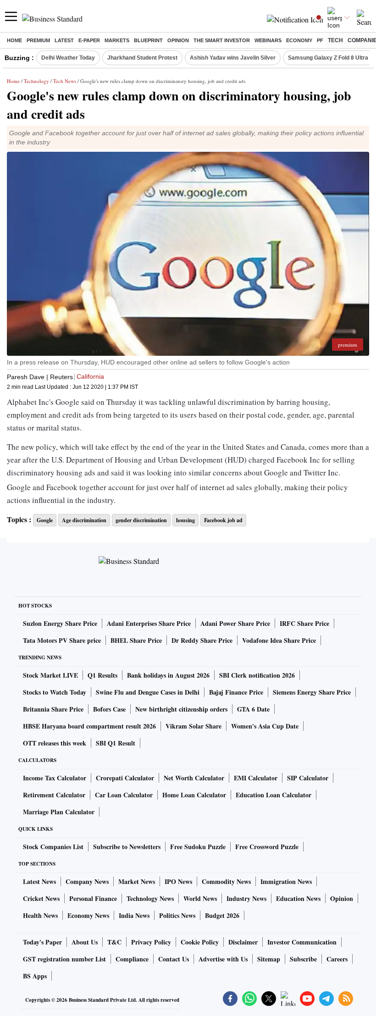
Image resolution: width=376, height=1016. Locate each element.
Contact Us (173, 959)
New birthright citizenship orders (181, 709)
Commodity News (226, 881)
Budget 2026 (222, 915)
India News (134, 915)
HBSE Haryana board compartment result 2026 (89, 726)
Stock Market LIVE (50, 675)
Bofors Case (109, 709)
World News (200, 898)
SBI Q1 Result (115, 743)
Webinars (268, 40)
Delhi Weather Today (68, 58)
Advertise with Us (223, 959)
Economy (299, 40)
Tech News (64, 80)
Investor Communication (302, 942)
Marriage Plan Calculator (58, 812)
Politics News (177, 915)
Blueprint (148, 40)
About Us (85, 942)
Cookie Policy (200, 942)
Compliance (132, 959)
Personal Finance (93, 898)
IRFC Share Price (304, 623)
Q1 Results (102, 675)
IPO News (178, 881)
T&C (114, 942)
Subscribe (303, 959)
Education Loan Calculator (273, 795)
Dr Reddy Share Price (201, 640)
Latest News (39, 881)
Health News (40, 915)
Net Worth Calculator (194, 778)
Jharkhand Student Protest (142, 58)
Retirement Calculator (54, 795)
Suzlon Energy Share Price (60, 623)
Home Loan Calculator (194, 795)
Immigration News (286, 881)
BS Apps (35, 976)
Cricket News (41, 898)
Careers (337, 959)
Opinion (178, 40)
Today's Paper (42, 942)
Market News (136, 881)
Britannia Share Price (53, 709)
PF (320, 40)
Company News (87, 881)
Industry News (246, 898)
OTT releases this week (54, 743)
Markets (117, 40)
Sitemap (268, 959)
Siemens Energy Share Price (312, 692)
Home (14, 40)
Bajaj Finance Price (236, 692)
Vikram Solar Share (193, 726)
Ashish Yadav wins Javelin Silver (233, 58)
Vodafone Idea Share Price (279, 640)
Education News (298, 898)
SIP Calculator (307, 778)
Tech (335, 40)
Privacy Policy (151, 942)
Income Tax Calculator (54, 778)
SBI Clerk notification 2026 (257, 675)
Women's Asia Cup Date (265, 726)
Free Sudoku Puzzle (198, 846)
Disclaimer (243, 942)
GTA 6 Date (253, 709)
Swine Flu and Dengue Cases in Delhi (147, 692)
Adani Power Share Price (235, 623)
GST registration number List (64, 959)
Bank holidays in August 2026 (168, 675)
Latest (64, 40)
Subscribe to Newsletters (126, 846)
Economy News (88, 915)
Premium (38, 40)
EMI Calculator (255, 778)
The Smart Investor (222, 40)
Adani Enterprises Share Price (149, 623)
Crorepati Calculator (125, 778)
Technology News (150, 898)
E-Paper (89, 40)
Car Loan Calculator (124, 795)
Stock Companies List (53, 846)
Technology (36, 80)
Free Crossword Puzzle (267, 846)
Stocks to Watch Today (54, 692)
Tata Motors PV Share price (62, 640)
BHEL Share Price (136, 640)
